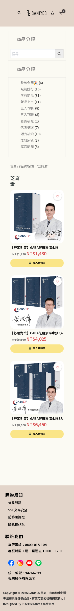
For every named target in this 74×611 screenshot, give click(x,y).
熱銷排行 (27, 89)
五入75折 (27, 114)
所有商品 (27, 95)
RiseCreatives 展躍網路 (38, 604)
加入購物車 (39, 262)
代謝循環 (27, 127)
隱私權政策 (16, 524)
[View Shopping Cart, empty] (64, 13)
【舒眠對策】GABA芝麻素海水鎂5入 (37, 418)
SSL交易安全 (17, 509)
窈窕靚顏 (27, 146)
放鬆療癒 (27, 140)
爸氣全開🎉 (29, 82)
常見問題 (14, 502)
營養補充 (27, 121)
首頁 (13, 166)
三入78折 (27, 108)
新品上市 (27, 101)
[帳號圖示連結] (52, 13)
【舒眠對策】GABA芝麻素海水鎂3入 (37, 332)
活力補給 (27, 133)
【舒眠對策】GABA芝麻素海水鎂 (34, 247)
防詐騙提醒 (16, 516)
